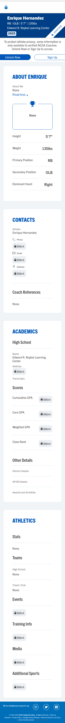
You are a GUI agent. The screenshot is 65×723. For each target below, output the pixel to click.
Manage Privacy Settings (31, 717)
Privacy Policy (16, 717)
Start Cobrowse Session (26, 720)
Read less (20, 94)
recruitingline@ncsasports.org (17, 705)
